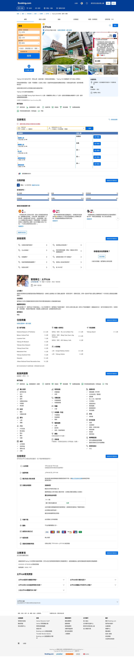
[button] (29, 48)
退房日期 (20, 40)
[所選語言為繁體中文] (82, 3)
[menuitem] (20, 8)
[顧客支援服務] (87, 3)
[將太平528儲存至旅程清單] (110, 25)
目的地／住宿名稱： (23, 30)
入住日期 (20, 35)
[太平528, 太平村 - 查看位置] (43, 30)
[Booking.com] (24, 3)
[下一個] (116, 49)
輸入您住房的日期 (77, 478)
